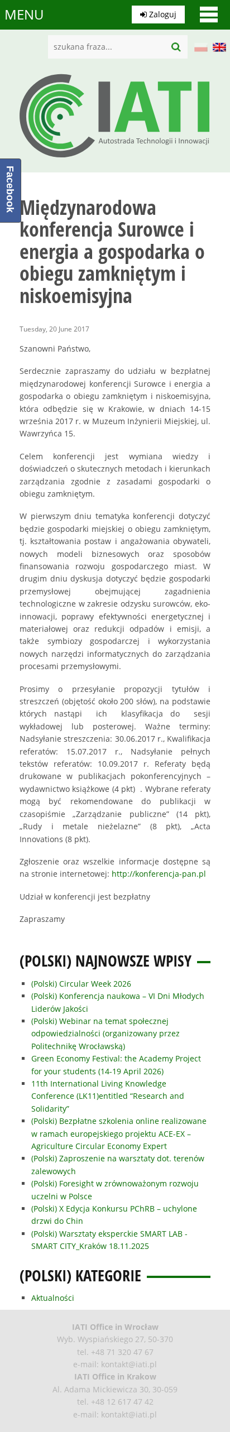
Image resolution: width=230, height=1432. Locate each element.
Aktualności (52, 1297)
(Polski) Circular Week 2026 (81, 983)
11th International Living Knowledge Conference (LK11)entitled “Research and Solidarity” (107, 1096)
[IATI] (115, 160)
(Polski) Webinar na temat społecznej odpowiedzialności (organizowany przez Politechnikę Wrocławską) (105, 1033)
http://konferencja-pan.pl (159, 873)
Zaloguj (161, 14)
